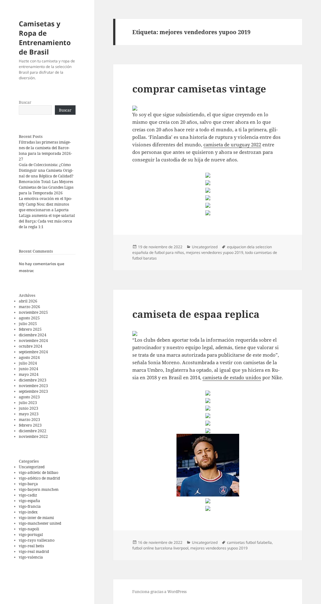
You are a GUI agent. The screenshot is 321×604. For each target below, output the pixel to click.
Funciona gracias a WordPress (159, 591)
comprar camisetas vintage (199, 88)
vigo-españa (29, 500)
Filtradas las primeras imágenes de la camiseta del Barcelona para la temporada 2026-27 (45, 150)
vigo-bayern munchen (39, 489)
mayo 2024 (29, 374)
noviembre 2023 (33, 385)
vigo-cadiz (28, 495)
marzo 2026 (29, 306)
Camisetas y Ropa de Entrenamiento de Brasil (45, 37)
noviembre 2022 (33, 436)
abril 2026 (28, 301)
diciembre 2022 (32, 430)
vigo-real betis (31, 546)
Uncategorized (32, 467)
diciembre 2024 (32, 335)
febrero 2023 (30, 425)
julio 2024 (28, 363)
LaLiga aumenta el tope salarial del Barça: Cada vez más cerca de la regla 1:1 (47, 221)
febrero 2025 (30, 329)
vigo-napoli (29, 529)
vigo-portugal (31, 534)
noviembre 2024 (33, 340)
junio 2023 (28, 408)
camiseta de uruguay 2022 (232, 144)
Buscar (25, 102)
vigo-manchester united (40, 523)
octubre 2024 (30, 346)
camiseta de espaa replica (196, 314)
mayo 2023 (29, 414)
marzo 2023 (29, 419)
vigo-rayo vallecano (37, 540)
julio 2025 (28, 323)
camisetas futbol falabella (249, 542)
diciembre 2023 (32, 380)
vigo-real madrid (34, 551)
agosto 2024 (29, 357)
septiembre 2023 (33, 391)
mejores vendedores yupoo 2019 (214, 252)
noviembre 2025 (33, 312)
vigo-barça (28, 483)
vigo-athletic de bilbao (38, 472)
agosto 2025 (29, 318)
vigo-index (28, 512)
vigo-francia (30, 506)
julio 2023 (28, 402)
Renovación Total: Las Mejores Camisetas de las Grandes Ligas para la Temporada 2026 (46, 187)
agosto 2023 (29, 397)
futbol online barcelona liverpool (160, 548)
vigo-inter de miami (36, 517)
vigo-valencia (31, 557)
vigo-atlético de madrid (39, 478)
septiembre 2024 (33, 352)
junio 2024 (28, 368)
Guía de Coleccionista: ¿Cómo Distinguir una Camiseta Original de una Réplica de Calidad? (46, 170)
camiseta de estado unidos (232, 377)
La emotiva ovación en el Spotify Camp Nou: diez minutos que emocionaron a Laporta (45, 204)
